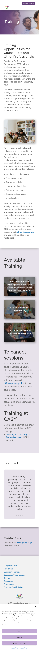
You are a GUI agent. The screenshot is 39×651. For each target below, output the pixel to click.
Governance (9, 584)
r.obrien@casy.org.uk (25, 232)
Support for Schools (12, 572)
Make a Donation (28, 3)
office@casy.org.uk (13, 383)
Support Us (8, 581)
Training (7, 578)
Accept (19, 631)
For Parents (8, 569)
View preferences (19, 643)
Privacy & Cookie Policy (13, 587)
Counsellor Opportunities (14, 575)
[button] (36, 607)
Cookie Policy (14, 648)
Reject (19, 637)
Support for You (10, 566)
